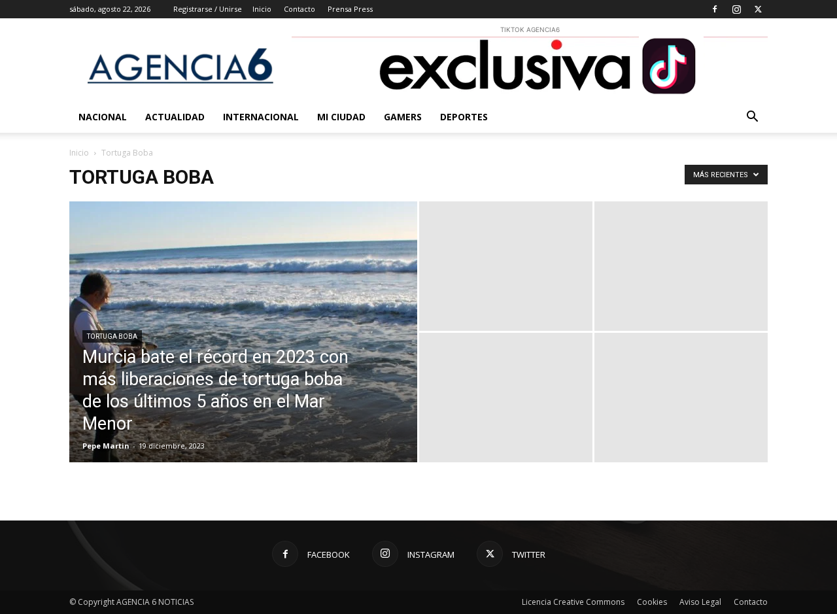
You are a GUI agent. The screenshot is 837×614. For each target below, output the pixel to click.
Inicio (261, 9)
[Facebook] (715, 9)
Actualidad (175, 117)
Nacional (102, 117)
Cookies (652, 601)
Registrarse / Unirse (207, 9)
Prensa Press (350, 9)
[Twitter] (758, 9)
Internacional (261, 117)
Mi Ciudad (341, 117)
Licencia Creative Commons (573, 601)
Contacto (299, 9)
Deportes (464, 117)
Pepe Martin (105, 446)
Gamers (403, 117)
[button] (752, 118)
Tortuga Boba (112, 336)
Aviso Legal (700, 601)
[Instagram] (736, 9)
